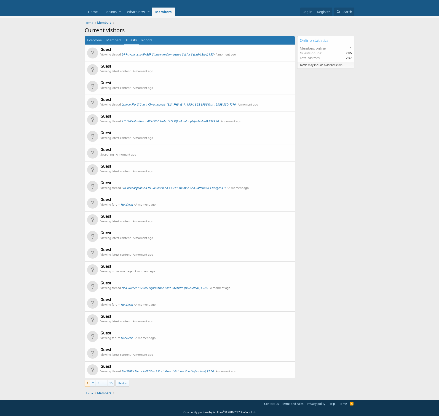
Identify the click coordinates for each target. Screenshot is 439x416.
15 (110, 383)
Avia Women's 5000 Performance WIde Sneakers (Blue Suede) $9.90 (165, 288)
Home (93, 11)
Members (163, 11)
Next (121, 383)
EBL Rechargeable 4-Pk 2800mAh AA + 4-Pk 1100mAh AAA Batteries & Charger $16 (174, 188)
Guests (131, 40)
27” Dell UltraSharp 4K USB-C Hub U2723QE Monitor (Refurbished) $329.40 (170, 121)
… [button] (104, 383)
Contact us (271, 404)
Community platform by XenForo (219, 412)
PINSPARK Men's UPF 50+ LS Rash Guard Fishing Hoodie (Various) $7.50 (168, 371)
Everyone (94, 40)
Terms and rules (292, 404)
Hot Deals (127, 204)
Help (332, 404)
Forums (110, 11)
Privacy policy (316, 404)
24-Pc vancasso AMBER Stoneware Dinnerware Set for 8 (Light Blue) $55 (168, 54)
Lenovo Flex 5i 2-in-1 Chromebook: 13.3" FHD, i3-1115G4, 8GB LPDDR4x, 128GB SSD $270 (179, 104)
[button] (120, 12)
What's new (136, 11)
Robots (146, 40)
